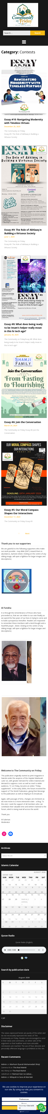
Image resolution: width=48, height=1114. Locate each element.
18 (16, 1002)
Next (27, 533)
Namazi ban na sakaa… (22, 1074)
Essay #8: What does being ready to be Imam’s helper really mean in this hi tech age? (23, 328)
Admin (4, 1064)
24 (10, 1006)
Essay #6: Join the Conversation (22, 422)
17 (10, 1002)
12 (23, 997)
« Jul (3, 1018)
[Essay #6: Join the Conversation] (24, 385)
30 (4, 1011)
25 (16, 1006)
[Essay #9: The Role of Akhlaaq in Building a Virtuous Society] (24, 185)
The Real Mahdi (19, 1067)
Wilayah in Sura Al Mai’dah (21, 1077)
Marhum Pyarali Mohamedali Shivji (25, 1064)
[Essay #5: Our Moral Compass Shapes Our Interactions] (24, 473)
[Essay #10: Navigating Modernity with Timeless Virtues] (24, 86)
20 (29, 1002)
